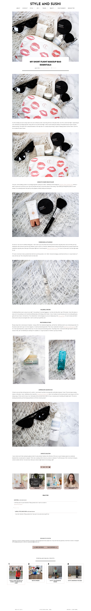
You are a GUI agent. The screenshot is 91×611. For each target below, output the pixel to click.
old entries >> (52, 547)
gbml (76, 609)
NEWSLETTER (71, 8)
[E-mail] (49, 467)
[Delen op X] (44, 467)
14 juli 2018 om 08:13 (23, 500)
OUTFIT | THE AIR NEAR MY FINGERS (55, 581)
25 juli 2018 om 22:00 (31, 511)
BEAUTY (52, 8)
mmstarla (16, 500)
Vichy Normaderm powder (52, 248)
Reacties (16, 507)
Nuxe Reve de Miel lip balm (69, 327)
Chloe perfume (61, 316)
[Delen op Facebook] (41, 467)
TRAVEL (44, 8)
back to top (18, 609)
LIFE (38, 8)
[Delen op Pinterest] (47, 467)
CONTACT (25, 8)
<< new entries (39, 547)
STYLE (31, 8)
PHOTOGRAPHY (62, 8)
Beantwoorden (18, 504)
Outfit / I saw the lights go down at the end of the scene (16, 582)
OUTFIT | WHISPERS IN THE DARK (75, 580)
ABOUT (18, 8)
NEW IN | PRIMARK (36, 580)
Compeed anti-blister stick (42, 394)
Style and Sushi (45, 4)
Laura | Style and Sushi (21, 511)
